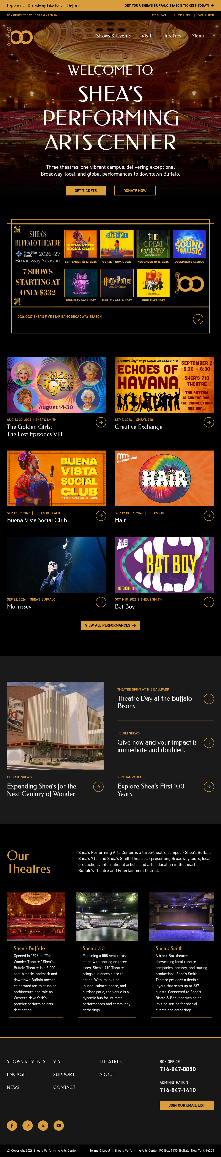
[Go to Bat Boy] (209, 602)
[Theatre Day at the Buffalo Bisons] (209, 699)
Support (64, 1074)
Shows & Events (113, 36)
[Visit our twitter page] (43, 1125)
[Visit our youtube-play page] (59, 1125)
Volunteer (206, 15)
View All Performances (107, 625)
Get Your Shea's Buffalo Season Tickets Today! (167, 5)
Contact (64, 1087)
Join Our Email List (187, 1105)
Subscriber (182, 15)
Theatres (171, 36)
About (107, 1074)
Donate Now (135, 190)
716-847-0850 (178, 1069)
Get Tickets (86, 190)
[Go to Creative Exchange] (209, 422)
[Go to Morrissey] (101, 602)
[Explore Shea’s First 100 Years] (209, 787)
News (13, 1087)
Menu (198, 36)
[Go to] (198, 319)
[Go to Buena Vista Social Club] (101, 516)
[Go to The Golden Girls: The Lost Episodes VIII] (101, 422)
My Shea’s (159, 15)
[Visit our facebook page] (12, 1125)
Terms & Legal (100, 1150)
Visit (146, 36)
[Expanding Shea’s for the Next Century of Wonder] (98, 787)
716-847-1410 (178, 1090)
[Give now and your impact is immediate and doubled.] (209, 743)
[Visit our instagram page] (27, 1125)
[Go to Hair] (209, 516)
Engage (16, 1074)
